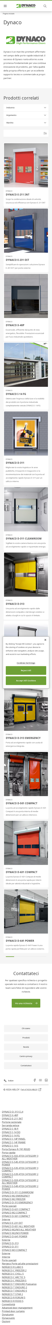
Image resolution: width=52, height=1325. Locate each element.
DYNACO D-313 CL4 (12, 1111)
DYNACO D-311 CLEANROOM (18, 1192)
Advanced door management (17, 1307)
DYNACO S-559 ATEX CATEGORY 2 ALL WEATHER (20, 1182)
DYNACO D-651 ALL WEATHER (18, 1226)
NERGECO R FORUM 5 (13, 1297)
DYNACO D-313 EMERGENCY (17, 1202)
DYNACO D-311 (10, 1246)
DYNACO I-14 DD (11, 1132)
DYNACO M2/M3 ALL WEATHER (19, 1229)
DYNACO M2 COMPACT (14, 1212)
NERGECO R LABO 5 (12, 1267)
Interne (6, 1219)
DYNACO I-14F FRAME (14, 1142)
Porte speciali (9, 1206)
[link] (26, 1003)
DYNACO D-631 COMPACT (16, 1209)
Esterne (6, 1240)
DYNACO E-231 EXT (12, 1223)
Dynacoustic (8, 1318)
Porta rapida (8, 1152)
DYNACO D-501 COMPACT (16, 1216)
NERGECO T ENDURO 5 (14, 1290)
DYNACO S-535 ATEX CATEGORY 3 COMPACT (20, 1169)
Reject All (26, 670)
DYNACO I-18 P (10, 1128)
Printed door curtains (13, 1311)
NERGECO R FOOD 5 (12, 1301)
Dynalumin (8, 1314)
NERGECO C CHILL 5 (13, 1273)
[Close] (45, 640)
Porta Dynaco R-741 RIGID (16, 1149)
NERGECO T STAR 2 (12, 1294)
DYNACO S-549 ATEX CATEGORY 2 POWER (20, 1187)
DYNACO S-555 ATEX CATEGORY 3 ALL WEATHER (20, 1157)
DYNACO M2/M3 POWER (15, 1233)
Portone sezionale (11, 1122)
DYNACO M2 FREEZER (13, 1199)
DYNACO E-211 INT (12, 1118)
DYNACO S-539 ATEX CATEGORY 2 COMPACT (20, 1175)
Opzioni (6, 1321)
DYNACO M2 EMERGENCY (16, 1195)
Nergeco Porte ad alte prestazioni (20, 1263)
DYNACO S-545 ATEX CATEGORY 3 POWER (20, 1163)
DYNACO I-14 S (10, 1145)
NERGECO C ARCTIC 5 (13, 1277)
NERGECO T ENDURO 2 (14, 1287)
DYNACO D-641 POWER (14, 1236)
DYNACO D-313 (10, 1243)
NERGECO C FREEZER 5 (14, 1280)
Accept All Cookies (26, 680)
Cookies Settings (26, 663)
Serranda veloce (10, 1125)
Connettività (8, 1304)
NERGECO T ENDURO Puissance (19, 1284)
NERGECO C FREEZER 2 (14, 1270)
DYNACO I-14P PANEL (14, 1139)
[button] (8, 13)
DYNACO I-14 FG (11, 1135)
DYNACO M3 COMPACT (14, 1250)
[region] (26, 662)
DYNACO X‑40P (10, 1115)
